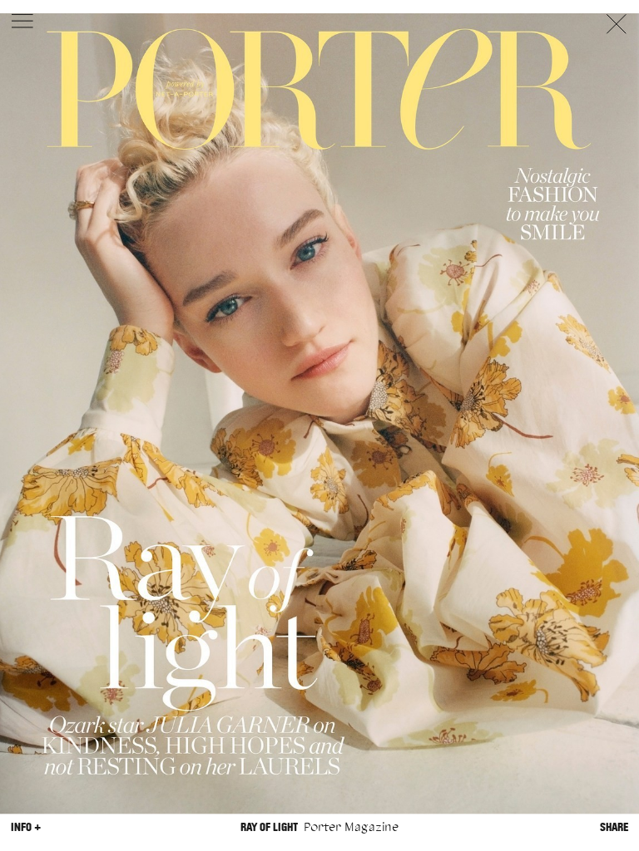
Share (614, 827)
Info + (26, 827)
